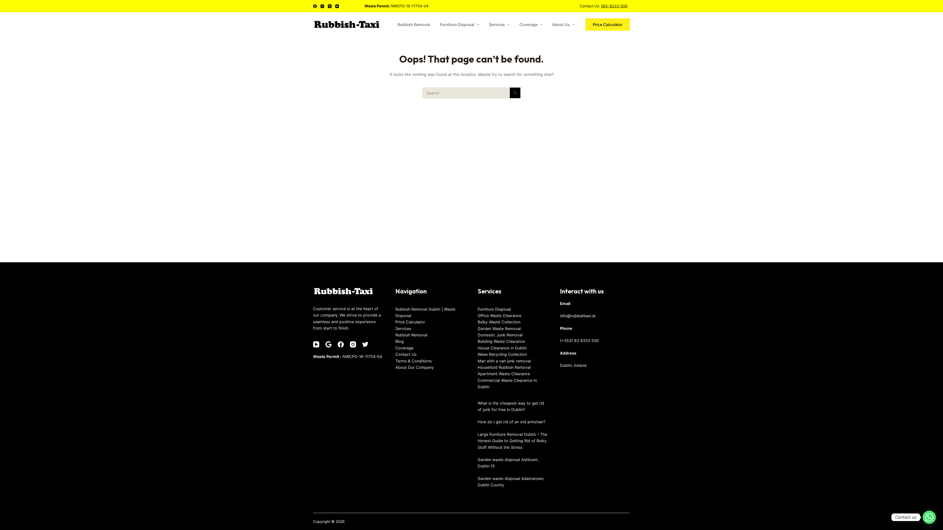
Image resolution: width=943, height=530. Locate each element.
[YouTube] (337, 6)
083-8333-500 (614, 6)
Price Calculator (608, 24)
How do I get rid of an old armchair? (511, 421)
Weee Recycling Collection (502, 354)
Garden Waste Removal (499, 328)
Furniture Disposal (457, 24)
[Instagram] (322, 6)
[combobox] (466, 92)
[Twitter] (365, 344)
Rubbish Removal (414, 24)
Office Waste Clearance (499, 315)
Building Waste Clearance (501, 341)
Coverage (528, 24)
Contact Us (405, 354)
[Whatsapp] (929, 517)
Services (497, 24)
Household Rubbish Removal (504, 367)
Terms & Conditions (413, 360)
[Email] (328, 344)
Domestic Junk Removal (500, 334)
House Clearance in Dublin (502, 347)
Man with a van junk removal (504, 360)
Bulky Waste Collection (499, 321)
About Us (561, 24)
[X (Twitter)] (330, 6)
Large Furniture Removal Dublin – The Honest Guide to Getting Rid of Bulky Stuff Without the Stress (512, 441)
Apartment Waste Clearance (504, 373)
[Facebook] (315, 6)
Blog (399, 341)
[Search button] (515, 93)
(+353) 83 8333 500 (579, 340)
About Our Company (414, 367)
